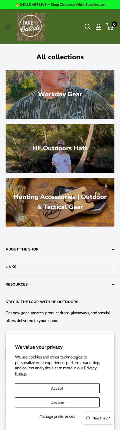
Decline (57, 402)
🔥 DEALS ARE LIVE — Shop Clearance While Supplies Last (60, 4)
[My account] (98, 27)
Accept (57, 388)
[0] (109, 26)
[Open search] (88, 27)
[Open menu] (8, 27)
